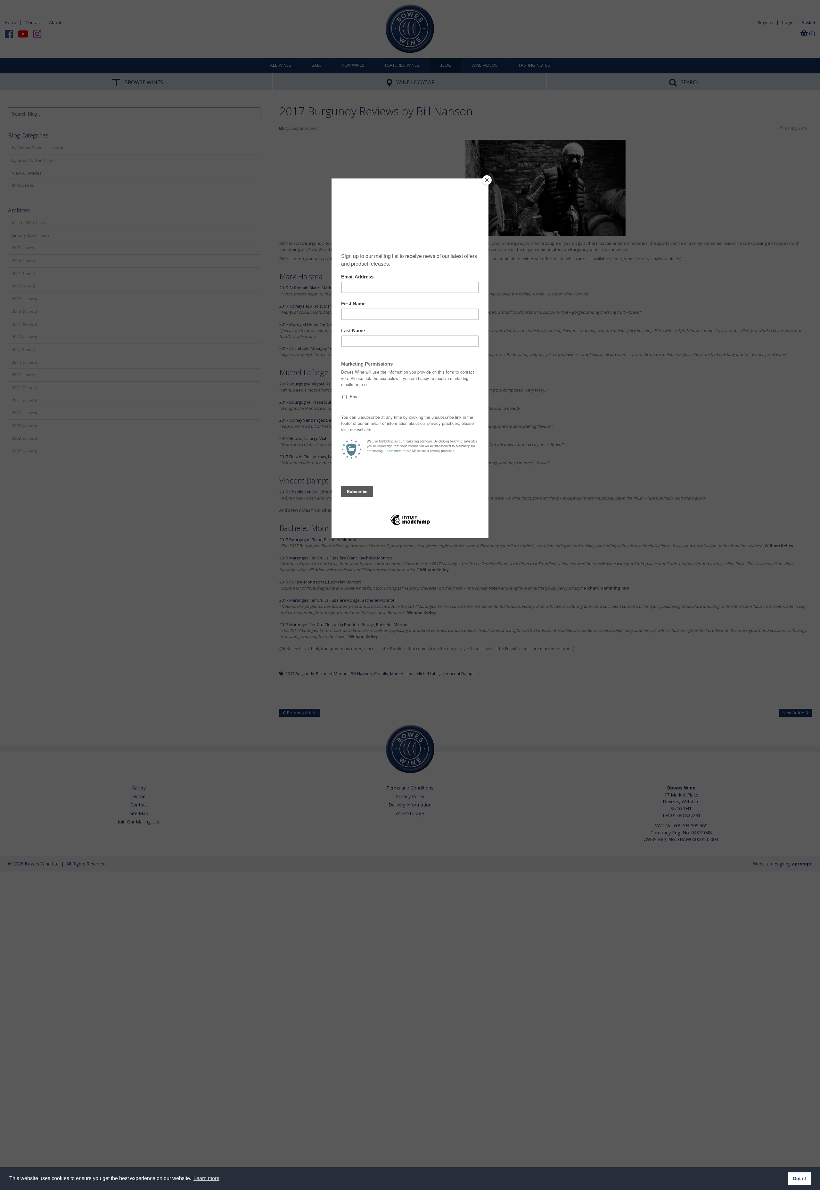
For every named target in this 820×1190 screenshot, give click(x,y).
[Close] (487, 180)
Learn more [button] (206, 1178)
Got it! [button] (800, 1178)
